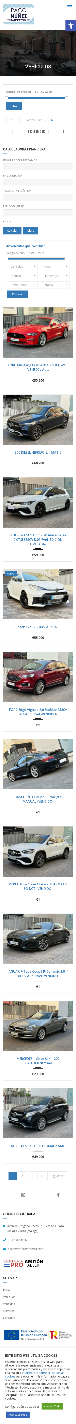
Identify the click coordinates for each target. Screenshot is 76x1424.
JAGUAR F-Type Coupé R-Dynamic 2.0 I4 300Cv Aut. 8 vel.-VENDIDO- (38, 973)
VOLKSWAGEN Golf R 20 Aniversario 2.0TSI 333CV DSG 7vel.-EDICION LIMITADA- (38, 539)
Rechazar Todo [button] (18, 1414)
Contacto (9, 1318)
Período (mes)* (13, 206)
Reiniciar (17, 294)
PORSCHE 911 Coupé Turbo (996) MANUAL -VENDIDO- (38, 799)
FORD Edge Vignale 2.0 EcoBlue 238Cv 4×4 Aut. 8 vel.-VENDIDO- (38, 711)
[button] (70, 25)
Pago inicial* (12, 175)
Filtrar (14, 106)
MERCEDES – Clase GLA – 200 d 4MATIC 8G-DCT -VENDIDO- (38, 886)
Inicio (6, 1290)
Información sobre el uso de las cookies (34, 1374)
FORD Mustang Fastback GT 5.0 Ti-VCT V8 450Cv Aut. (38, 367)
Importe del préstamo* (20, 160)
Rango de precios (19, 92)
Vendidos (9, 1304)
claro (30, 230)
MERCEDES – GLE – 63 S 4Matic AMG (38, 1146)
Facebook (58, 1195)
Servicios (9, 1311)
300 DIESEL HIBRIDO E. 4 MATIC (38, 452)
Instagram (23, 1195)
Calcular (12, 230)
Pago (7, 221)
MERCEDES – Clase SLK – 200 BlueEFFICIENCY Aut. (38, 1060)
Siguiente (57, 1176)
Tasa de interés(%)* (17, 191)
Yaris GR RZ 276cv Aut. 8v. (38, 627)
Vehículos (9, 1297)
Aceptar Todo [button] (52, 1406)
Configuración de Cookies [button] (22, 1406)
